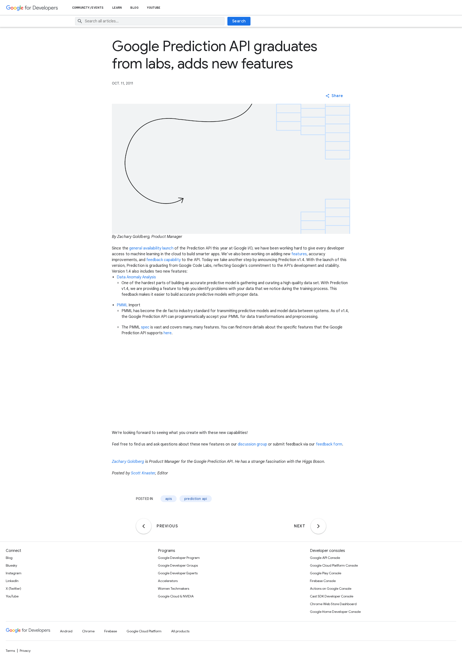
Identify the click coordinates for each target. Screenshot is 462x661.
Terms (10, 650)
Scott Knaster (143, 473)
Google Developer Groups (178, 565)
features (299, 254)
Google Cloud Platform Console (334, 565)
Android (66, 631)
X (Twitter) (13, 588)
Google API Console (325, 558)
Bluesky (11, 565)
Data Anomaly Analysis (136, 277)
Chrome (88, 631)
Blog (134, 8)
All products (180, 631)
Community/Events (87, 8)
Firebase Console (323, 581)
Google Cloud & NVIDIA (176, 596)
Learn (117, 8)
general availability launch (151, 248)
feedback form (329, 444)
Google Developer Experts (178, 573)
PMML (122, 305)
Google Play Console (325, 573)
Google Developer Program (179, 558)
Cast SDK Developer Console (331, 596)
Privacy (25, 650)
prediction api (195, 499)
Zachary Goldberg (128, 461)
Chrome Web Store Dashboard (333, 604)
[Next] (318, 526)
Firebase (110, 631)
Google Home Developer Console (335, 611)
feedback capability (163, 259)
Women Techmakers (173, 588)
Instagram (13, 573)
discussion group (252, 444)
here (168, 333)
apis (168, 499)
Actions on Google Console (330, 588)
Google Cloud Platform (144, 631)
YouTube (154, 8)
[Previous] (143, 526)
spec (145, 327)
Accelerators (168, 581)
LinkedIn (12, 581)
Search (239, 21)
